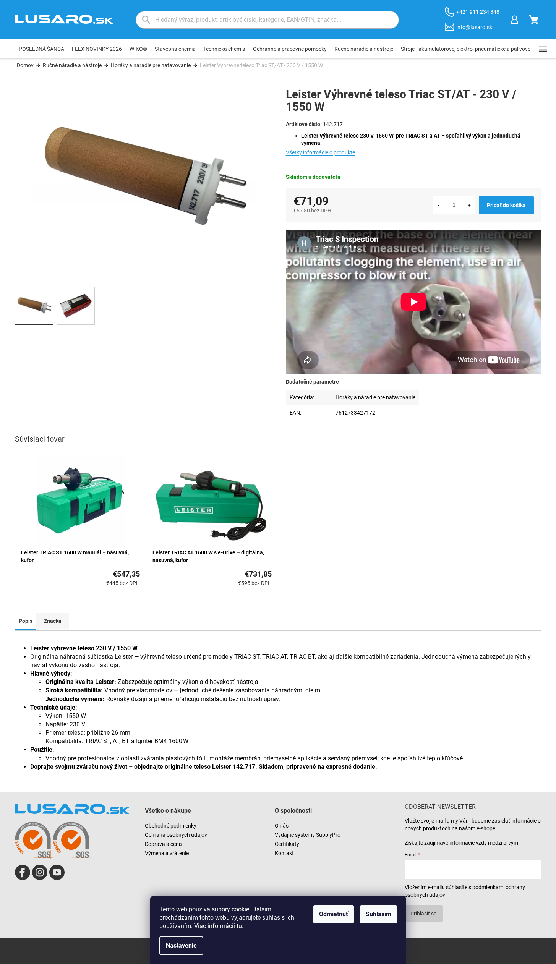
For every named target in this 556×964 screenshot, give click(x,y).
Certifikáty (287, 844)
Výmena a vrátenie (167, 853)
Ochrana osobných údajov (176, 835)
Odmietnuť (333, 914)
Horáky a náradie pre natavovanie (375, 397)
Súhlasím (378, 914)
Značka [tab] (53, 621)
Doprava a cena (163, 844)
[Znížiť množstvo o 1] (438, 205)
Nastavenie (181, 945)
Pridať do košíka (506, 205)
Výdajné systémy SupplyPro (307, 835)
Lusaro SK (22, 872)
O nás (282, 825)
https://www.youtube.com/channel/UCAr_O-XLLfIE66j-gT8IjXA (57, 872)
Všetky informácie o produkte (320, 152)
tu (239, 926)
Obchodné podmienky (170, 825)
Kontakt (284, 853)
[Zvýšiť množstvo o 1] (469, 205)
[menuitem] (41, 48)
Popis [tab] (25, 621)
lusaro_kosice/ (39, 872)
